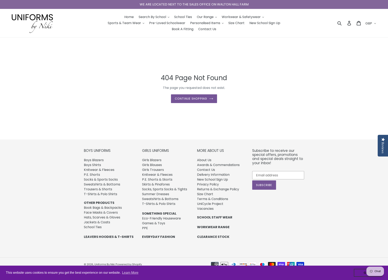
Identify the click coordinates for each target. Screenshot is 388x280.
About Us (204, 160)
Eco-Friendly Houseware (161, 218)
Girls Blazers (151, 160)
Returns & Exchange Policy (218, 189)
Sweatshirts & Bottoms (102, 184)
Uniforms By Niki (104, 264)
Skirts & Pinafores (156, 184)
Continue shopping (191, 99)
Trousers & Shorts (98, 189)
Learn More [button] (130, 272)
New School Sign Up (212, 179)
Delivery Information (213, 174)
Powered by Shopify (129, 264)
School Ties (93, 227)
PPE (145, 228)
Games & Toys (153, 223)
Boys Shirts (92, 165)
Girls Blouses (152, 165)
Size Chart (205, 194)
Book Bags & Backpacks (103, 207)
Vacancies (205, 208)
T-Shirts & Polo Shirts (100, 194)
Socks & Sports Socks (101, 179)
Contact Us (206, 169)
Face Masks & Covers (101, 212)
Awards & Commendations (218, 165)
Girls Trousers (153, 169)
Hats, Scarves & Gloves (102, 217)
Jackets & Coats (97, 222)
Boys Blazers (94, 160)
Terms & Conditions (212, 199)
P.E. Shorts (92, 174)
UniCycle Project (210, 203)
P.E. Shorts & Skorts (157, 179)
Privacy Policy (208, 184)
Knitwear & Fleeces (99, 169)
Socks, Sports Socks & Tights (164, 189)
